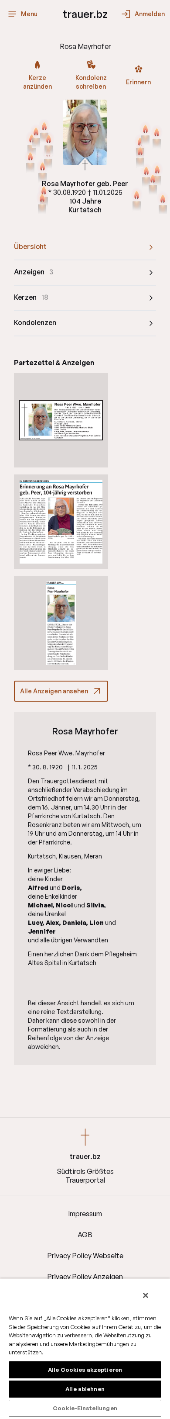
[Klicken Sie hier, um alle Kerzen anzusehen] (140, 156)
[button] (61, 420)
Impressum (85, 1213)
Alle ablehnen (85, 1388)
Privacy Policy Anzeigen (85, 1276)
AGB (85, 1234)
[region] (85, 1348)
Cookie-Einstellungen (85, 1408)
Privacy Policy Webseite (85, 1255)
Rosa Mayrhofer (85, 731)
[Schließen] (145, 1295)
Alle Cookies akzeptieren (85, 1369)
